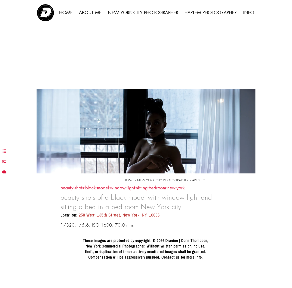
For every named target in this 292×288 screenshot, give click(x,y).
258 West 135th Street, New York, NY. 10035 (119, 215)
